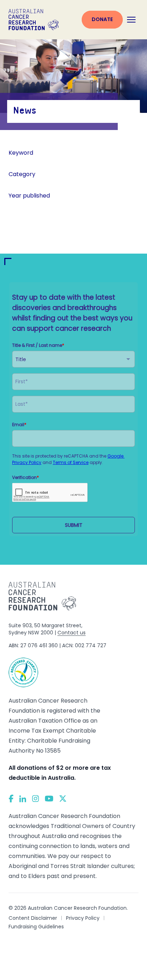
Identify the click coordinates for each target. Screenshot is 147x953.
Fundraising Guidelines (36, 926)
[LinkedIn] (22, 798)
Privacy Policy (83, 918)
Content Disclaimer (33, 918)
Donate (102, 19)
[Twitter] (62, 798)
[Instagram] (35, 798)
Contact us (71, 632)
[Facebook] (11, 798)
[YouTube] (49, 798)
